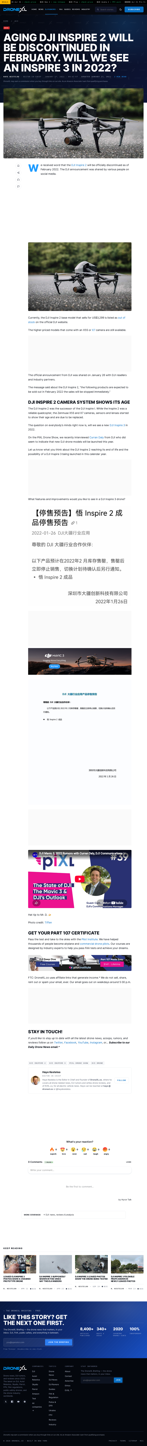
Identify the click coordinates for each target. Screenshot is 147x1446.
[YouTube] (18, 1401)
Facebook (70, 1042)
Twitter (58, 1042)
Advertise (69, 1381)
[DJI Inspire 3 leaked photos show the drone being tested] (91, 1264)
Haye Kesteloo (51, 1072)
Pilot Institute (90, 939)
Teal (34, 1398)
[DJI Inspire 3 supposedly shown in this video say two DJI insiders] (55, 1264)
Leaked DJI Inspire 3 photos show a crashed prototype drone (17, 1278)
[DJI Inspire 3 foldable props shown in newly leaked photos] (127, 1264)
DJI (17, 21)
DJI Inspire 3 (117, 425)
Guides (67, 9)
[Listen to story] (18, 179)
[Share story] (18, 173)
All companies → (37, 1407)
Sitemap (133, 1441)
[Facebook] (12, 1401)
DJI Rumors (50, 9)
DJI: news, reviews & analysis (60, 1214)
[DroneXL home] (15, 9)
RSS (142, 1441)
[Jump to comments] (18, 186)
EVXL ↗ (68, 1390)
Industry (86, 9)
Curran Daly (96, 437)
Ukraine (52, 1410)
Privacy (113, 1441)
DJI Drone (97, 1063)
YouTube (83, 1042)
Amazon (35, 1394)
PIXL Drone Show (78, 1063)
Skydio (35, 1384)
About (67, 1371)
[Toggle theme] (120, 9)
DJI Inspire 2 (79, 165)
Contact (68, 1376)
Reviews (76, 9)
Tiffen (48, 922)
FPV (50, 1415)
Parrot (35, 1389)
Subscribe (134, 9)
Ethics (67, 1385)
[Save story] (18, 166)
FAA (61, 9)
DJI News (53, 1380)
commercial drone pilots (94, 943)
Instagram (96, 1042)
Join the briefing (58, 1342)
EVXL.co (49, 1086)
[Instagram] (24, 1401)
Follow (121, 1080)
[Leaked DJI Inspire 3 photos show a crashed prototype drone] (19, 1264)
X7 (93, 329)
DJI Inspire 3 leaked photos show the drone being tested (91, 1277)
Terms (123, 1441)
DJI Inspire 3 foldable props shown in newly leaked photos (123, 1278)
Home (34, 9)
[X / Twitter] (5, 1401)
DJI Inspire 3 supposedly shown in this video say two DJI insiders (52, 1278)
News (40, 9)
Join (118, 1380)
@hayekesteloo (63, 1089)
